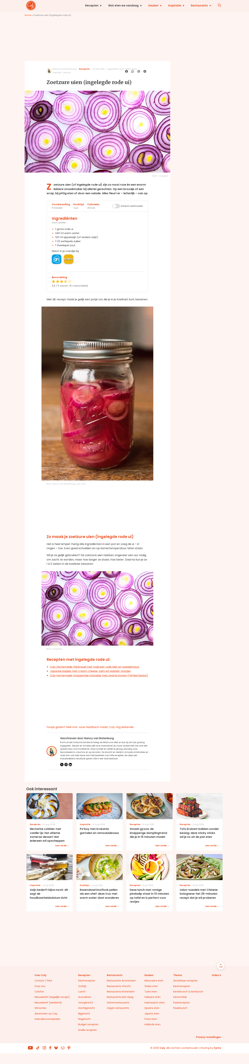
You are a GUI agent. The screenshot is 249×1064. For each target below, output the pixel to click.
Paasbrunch (180, 1008)
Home (28, 15)
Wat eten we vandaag (123, 5)
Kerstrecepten (86, 980)
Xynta (217, 1048)
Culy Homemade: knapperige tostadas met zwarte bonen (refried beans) (99, 675)
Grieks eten (151, 986)
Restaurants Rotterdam (121, 991)
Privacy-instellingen (208, 1037)
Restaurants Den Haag (120, 997)
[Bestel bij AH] (56, 259)
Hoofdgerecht (86, 1008)
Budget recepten (88, 1024)
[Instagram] (66, 765)
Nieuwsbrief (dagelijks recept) (52, 997)
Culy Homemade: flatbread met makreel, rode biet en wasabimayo (94, 667)
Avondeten (84, 997)
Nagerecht (84, 1019)
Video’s (216, 975)
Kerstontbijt (180, 997)
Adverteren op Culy (46, 1013)
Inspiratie (174, 5)
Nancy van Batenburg (64, 69)
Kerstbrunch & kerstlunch (188, 991)
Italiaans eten (152, 997)
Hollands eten (152, 1024)
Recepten (91, 5)
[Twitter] (62, 765)
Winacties (40, 1008)
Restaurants (199, 5)
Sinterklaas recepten (185, 980)
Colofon (39, 991)
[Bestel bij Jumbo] (68, 259)
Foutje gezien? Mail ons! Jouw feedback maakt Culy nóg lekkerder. (91, 727)
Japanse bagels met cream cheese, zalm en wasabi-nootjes (90, 671)
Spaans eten (151, 1008)
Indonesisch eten (154, 1002)
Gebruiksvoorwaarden (47, 1019)
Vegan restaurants (118, 1008)
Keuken (153, 5)
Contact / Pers (43, 980)
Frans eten (150, 1019)
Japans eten (151, 1013)
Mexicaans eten (153, 980)
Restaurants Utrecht (119, 986)
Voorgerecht (85, 1002)
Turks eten (150, 991)
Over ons (40, 986)
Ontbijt (82, 986)
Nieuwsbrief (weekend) (48, 1002)
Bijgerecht (84, 1013)
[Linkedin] (70, 765)
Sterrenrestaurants (118, 1002)
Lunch (81, 991)
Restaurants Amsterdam (121, 980)
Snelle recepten (87, 1030)
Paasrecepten (181, 1002)
